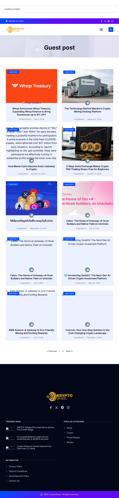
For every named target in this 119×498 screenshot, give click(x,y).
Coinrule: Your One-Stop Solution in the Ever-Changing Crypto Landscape (87, 332)
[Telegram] (109, 21)
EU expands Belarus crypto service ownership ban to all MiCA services (32, 438)
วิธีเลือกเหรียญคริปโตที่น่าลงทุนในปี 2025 (31, 220)
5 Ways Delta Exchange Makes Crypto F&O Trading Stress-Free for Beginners (87, 168)
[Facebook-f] (101, 21)
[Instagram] (112, 21)
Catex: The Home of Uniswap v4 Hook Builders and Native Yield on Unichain (87, 222)
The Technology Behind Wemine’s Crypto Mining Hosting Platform (87, 110)
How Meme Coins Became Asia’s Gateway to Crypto (31, 168)
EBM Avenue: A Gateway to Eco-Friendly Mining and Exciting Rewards (31, 332)
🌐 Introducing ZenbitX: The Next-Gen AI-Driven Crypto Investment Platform (87, 277)
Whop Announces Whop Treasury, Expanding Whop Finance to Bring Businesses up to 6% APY (31, 111)
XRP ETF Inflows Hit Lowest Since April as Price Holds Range (35, 428)
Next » (69, 351)
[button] (101, 29)
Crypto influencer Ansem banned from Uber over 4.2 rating (34, 447)
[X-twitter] (105, 21)
